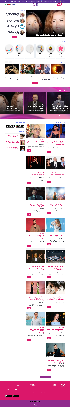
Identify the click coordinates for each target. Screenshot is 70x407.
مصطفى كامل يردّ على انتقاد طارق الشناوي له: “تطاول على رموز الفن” (36, 330)
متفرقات (9, 53)
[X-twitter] (10, 4)
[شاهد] (37, 4)
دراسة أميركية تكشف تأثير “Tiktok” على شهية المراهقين (43, 77)
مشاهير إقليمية (61, 54)
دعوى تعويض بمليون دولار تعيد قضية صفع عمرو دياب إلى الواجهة (12, 32)
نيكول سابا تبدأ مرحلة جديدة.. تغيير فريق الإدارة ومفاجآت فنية (56, 236)
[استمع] (33, 4)
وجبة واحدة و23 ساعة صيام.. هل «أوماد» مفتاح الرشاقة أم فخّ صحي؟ (14, 1)
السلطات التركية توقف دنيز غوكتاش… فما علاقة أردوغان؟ (36, 173)
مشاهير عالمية (50, 54)
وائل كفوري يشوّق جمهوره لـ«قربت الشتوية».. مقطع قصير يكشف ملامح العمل (36, 268)
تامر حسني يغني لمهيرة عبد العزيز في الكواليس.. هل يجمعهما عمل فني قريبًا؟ (55, 143)
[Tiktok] (7, 4)
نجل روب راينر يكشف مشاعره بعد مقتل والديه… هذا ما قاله (56, 173)
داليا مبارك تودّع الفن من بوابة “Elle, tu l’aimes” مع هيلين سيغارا (36, 299)
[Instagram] (12, 4)
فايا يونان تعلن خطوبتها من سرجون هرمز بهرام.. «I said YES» (55, 298)
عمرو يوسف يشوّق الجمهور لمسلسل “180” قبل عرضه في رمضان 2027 (36, 205)
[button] (6, 62)
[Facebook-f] (14, 4)
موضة (19, 53)
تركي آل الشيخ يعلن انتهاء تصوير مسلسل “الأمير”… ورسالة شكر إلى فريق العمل (56, 268)
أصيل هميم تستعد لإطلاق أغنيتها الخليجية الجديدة (55, 330)
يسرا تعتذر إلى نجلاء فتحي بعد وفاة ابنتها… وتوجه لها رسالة (35, 1)
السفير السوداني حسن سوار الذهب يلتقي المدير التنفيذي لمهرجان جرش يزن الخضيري (59, 78)
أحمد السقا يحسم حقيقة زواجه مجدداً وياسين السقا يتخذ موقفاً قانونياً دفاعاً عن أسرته (59, 106)
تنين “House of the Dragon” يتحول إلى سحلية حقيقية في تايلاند (27, 77)
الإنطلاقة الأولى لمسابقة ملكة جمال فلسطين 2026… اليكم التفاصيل (13, 78)
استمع (33, 5)
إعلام (40, 53)
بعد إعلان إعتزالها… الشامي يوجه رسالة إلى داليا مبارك (56, 361)
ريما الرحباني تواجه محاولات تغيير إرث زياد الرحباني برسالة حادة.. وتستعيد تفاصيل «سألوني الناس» (11, 106)
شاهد (37, 5)
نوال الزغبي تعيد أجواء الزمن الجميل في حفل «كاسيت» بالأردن (56, 204)
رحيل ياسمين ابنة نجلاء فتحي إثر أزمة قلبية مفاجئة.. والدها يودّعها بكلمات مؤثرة (46, 34)
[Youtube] (9, 4)
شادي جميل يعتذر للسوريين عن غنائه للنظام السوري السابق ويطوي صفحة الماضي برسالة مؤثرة (12, 15)
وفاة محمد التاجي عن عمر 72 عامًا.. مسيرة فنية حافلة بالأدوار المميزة (35, 142)
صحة (30, 53)
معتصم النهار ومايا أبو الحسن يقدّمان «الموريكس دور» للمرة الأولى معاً (36, 236)
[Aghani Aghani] (59, 4)
